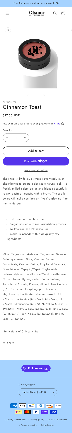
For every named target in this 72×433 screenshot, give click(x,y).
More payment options (36, 170)
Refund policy (47, 425)
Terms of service (29, 425)
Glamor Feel (20, 419)
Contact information (57, 419)
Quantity (7, 130)
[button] (7, 13)
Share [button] (10, 342)
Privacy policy (37, 419)
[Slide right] (44, 95)
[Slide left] (28, 95)
